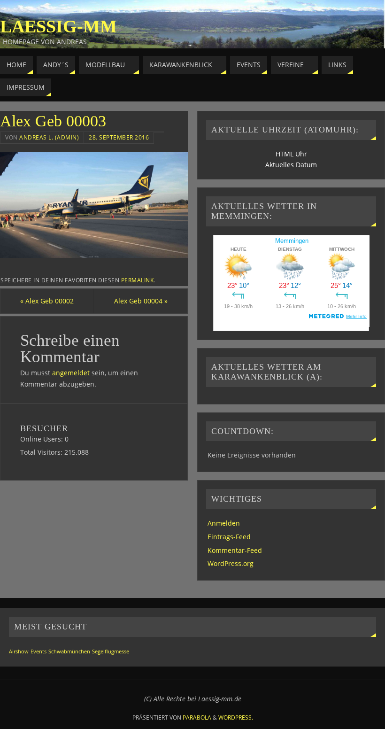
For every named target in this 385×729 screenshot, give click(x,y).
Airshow (19, 651)
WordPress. (235, 717)
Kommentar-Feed (235, 550)
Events (38, 651)
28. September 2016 (119, 137)
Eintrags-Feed (229, 536)
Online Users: (42, 438)
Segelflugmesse (110, 651)
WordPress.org (231, 563)
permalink (137, 280)
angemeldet (71, 372)
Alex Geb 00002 (47, 300)
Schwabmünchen (69, 651)
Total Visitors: (42, 452)
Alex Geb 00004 (141, 300)
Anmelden (224, 523)
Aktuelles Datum (291, 164)
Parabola (197, 717)
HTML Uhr (291, 153)
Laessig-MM (58, 26)
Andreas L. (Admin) (49, 137)
